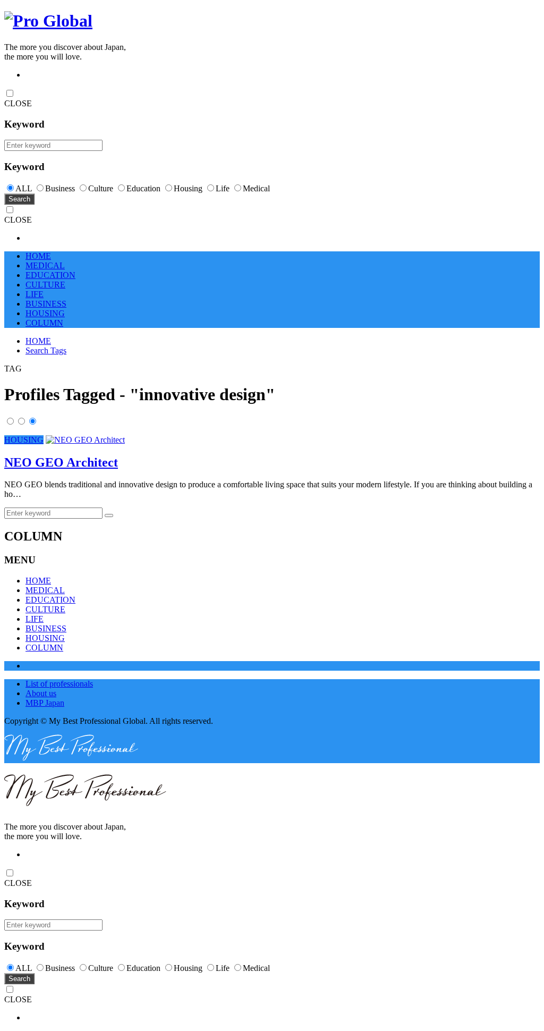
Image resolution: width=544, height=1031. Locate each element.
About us (41, 693)
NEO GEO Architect (61, 462)
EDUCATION (50, 275)
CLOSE (18, 103)
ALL (24, 188)
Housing (189, 188)
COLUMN (44, 322)
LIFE (35, 294)
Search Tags (46, 350)
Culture (101, 188)
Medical (256, 188)
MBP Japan (45, 702)
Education (144, 188)
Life (224, 188)
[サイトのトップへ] (48, 20)
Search (19, 199)
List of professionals (59, 683)
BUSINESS (46, 303)
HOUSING (45, 313)
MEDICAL (45, 265)
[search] (109, 515)
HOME (38, 255)
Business (61, 188)
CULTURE (45, 284)
